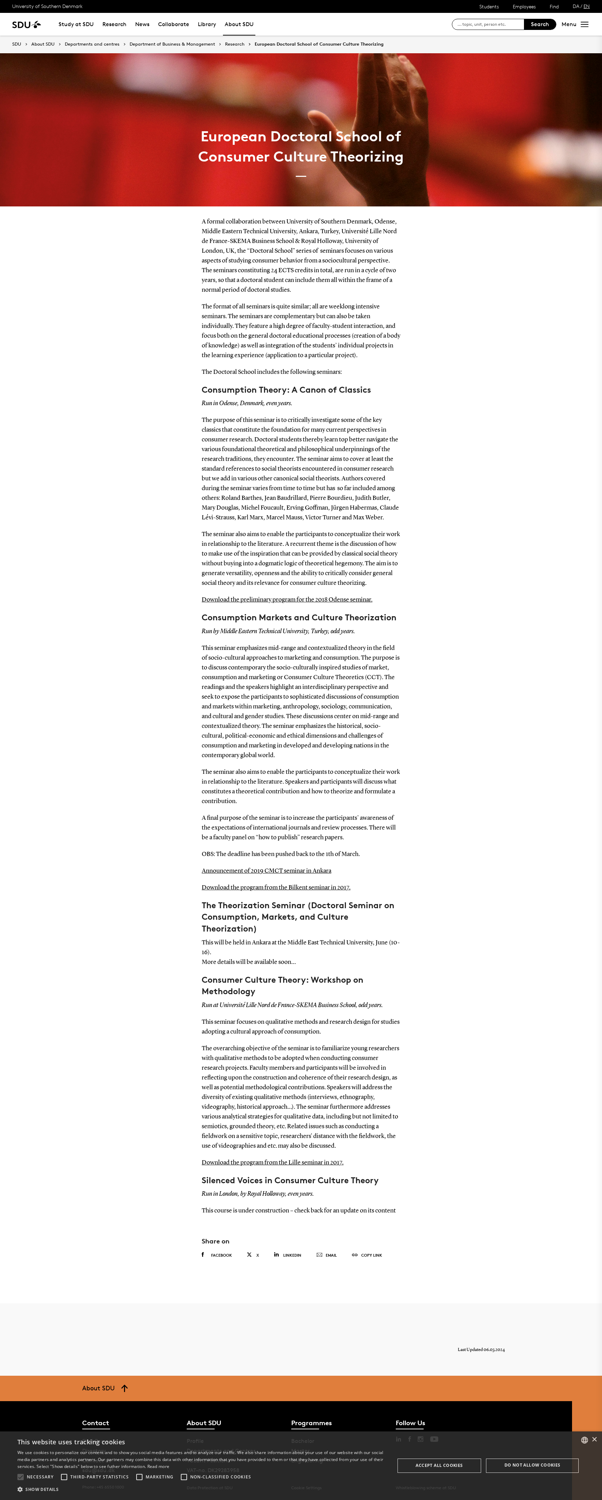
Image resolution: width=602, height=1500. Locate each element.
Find (554, 6)
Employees (524, 6)
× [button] (594, 1439)
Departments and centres (92, 44)
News (142, 24)
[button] (21, 1477)
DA (576, 6)
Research (114, 24)
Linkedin (292, 1255)
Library (207, 24)
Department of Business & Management (172, 44)
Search (540, 24)
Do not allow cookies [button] (532, 1465)
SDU (16, 44)
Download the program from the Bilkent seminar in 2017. (276, 888)
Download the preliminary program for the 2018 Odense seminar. (287, 600)
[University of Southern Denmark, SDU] (26, 24)
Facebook (221, 1255)
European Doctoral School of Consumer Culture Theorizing (319, 44)
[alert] (301, 1465)
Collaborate (173, 24)
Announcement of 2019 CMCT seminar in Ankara (266, 871)
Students (489, 6)
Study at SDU (76, 24)
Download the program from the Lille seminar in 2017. (273, 1163)
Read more (158, 1466)
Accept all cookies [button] (439, 1465)
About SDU (239, 24)
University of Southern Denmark (47, 6)
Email (331, 1255)
